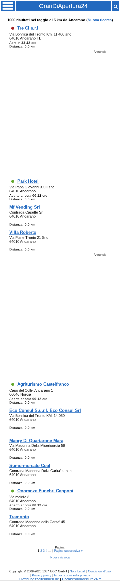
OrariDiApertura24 (63, 6)
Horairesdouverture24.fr (81, 579)
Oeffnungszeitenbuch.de (39, 579)
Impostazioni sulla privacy (72, 575)
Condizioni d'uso (99, 571)
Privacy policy (41, 575)
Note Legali (77, 571)
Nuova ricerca (100, 20)
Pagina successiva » (68, 550)
